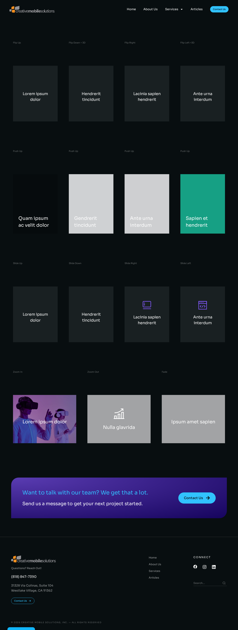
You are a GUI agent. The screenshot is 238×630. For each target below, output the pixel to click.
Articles (197, 9)
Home (131, 9)
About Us (150, 9)
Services (171, 9)
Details (32, 428)
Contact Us (219, 9)
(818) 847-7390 (23, 577)
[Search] (224, 583)
